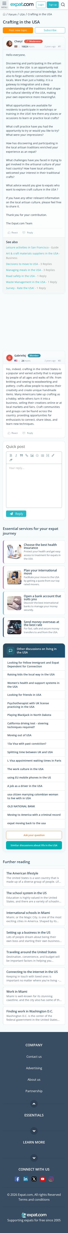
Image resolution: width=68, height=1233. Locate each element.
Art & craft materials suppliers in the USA (32, 253)
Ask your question (34, 835)
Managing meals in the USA (23, 270)
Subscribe (50, 30)
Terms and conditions (34, 1199)
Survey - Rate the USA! (20, 288)
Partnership (34, 1091)
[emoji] (36, 455)
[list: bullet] (42, 455)
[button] (52, 455)
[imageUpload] (31, 455)
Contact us (34, 1057)
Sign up (53, 4)
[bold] (10, 455)
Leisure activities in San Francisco (27, 247)
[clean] (10, 460)
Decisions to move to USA (22, 264)
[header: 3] (47, 455)
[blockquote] (21, 455)
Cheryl (18, 41)
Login (41, 4)
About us (34, 1079)
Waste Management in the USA (25, 282)
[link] (26, 455)
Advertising (34, 1068)
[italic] (15, 455)
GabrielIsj (20, 355)
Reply (30, 232)
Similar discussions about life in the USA (34, 845)
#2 (59, 360)
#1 (59, 46)
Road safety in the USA (20, 276)
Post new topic (18, 30)
